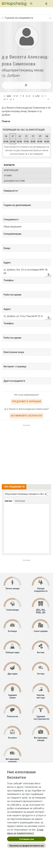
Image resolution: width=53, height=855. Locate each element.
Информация (11, 170)
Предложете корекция (26, 401)
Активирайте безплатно (26, 415)
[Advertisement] (26, 454)
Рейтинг (9, 501)
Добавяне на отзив (14, 181)
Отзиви (8, 175)
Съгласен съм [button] (26, 839)
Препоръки (20, 501)
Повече (6, 121)
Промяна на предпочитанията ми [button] (26, 845)
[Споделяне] (48, 98)
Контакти (9, 165)
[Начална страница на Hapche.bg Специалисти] (14, 3)
